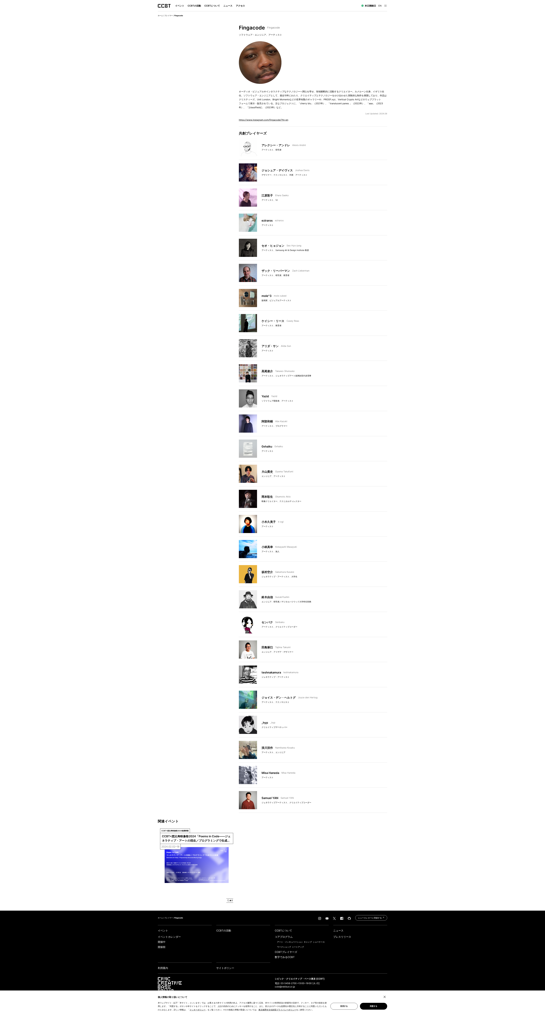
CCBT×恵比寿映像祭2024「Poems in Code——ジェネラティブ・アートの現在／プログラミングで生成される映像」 (196, 839)
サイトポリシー (225, 968)
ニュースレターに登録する (370, 918)
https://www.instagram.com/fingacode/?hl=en (263, 119)
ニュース (227, 5)
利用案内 (163, 968)
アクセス (240, 5)
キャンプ (308, 942)
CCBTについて (212, 5)
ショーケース (319, 942)
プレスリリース (342, 936)
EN (380, 5)
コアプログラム (284, 936)
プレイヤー (168, 15)
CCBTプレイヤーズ (286, 951)
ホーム (160, 15)
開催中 (161, 941)
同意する (373, 1006)
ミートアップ (298, 947)
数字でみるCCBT (285, 957)
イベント (163, 930)
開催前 (161, 947)
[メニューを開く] (385, 5)
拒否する (344, 1006)
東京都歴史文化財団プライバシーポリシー (277, 1009)
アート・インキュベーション (290, 942)
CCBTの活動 (194, 5)
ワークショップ (284, 947)
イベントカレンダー (169, 936)
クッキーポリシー (198, 1009)
